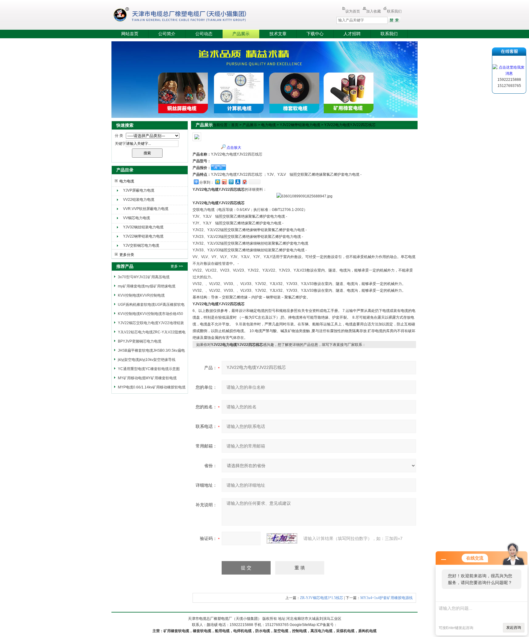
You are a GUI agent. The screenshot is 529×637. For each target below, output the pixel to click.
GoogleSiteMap (303, 625)
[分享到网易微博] (244, 181)
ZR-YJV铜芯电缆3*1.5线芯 (321, 598)
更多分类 (126, 255)
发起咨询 (513, 627)
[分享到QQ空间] (217, 181)
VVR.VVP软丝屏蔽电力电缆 (145, 209)
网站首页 (129, 34)
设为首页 (352, 11)
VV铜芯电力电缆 (136, 218)
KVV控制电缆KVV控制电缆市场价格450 (150, 314)
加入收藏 (373, 11)
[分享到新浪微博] (224, 181)
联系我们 (394, 11)
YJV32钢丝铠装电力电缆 (143, 227)
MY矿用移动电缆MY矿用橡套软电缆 (147, 378)
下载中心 (315, 34)
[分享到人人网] (237, 181)
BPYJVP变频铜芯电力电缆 (139, 341)
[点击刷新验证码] (282, 538)
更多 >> (177, 266)
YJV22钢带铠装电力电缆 (143, 236)
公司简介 (166, 34)
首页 (234, 125)
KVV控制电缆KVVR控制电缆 (141, 295)
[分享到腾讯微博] (230, 181)
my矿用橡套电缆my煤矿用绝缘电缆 (146, 286)
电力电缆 (126, 181)
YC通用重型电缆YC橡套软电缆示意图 (149, 369)
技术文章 (278, 34)
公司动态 (203, 34)
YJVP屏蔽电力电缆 (138, 190)
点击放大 (234, 147)
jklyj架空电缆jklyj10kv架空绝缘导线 (146, 360)
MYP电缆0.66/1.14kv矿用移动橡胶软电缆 (152, 387)
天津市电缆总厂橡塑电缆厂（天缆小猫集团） (189, 15)
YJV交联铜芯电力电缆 (141, 245)
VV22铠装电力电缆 (138, 199)
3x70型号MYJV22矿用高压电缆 (144, 277)
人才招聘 (352, 34)
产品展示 (240, 34)
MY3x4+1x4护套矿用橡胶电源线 (386, 598)
